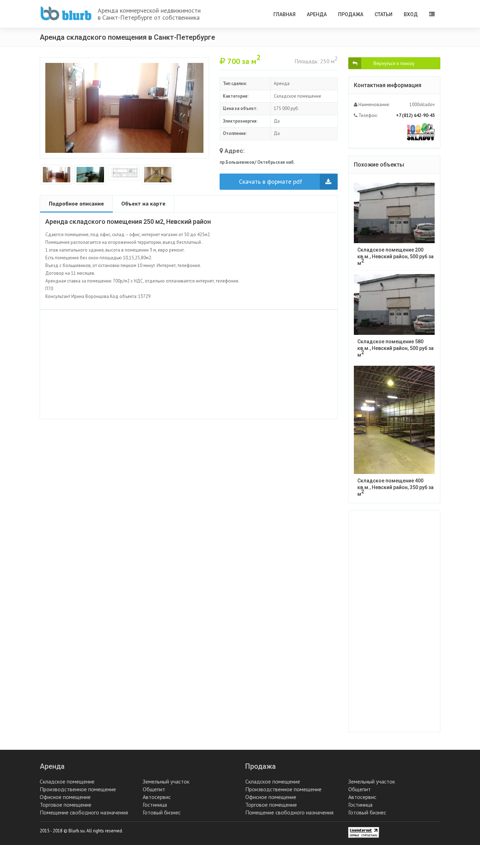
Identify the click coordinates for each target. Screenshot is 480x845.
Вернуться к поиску (394, 63)
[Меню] (431, 14)
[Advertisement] (188, 364)
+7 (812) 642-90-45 (415, 115)
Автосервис (157, 796)
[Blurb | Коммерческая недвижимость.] (65, 13)
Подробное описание (76, 203)
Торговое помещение (65, 804)
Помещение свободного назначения (84, 812)
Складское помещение (67, 781)
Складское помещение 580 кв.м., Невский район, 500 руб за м (395, 348)
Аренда (317, 14)
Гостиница (155, 804)
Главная (284, 14)
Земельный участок (166, 781)
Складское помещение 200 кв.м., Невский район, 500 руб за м (395, 256)
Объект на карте (143, 203)
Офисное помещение (65, 796)
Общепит (154, 789)
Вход (411, 14)
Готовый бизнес (162, 812)
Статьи (384, 14)
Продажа (350, 14)
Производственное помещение (78, 789)
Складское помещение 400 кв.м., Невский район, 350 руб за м (395, 487)
